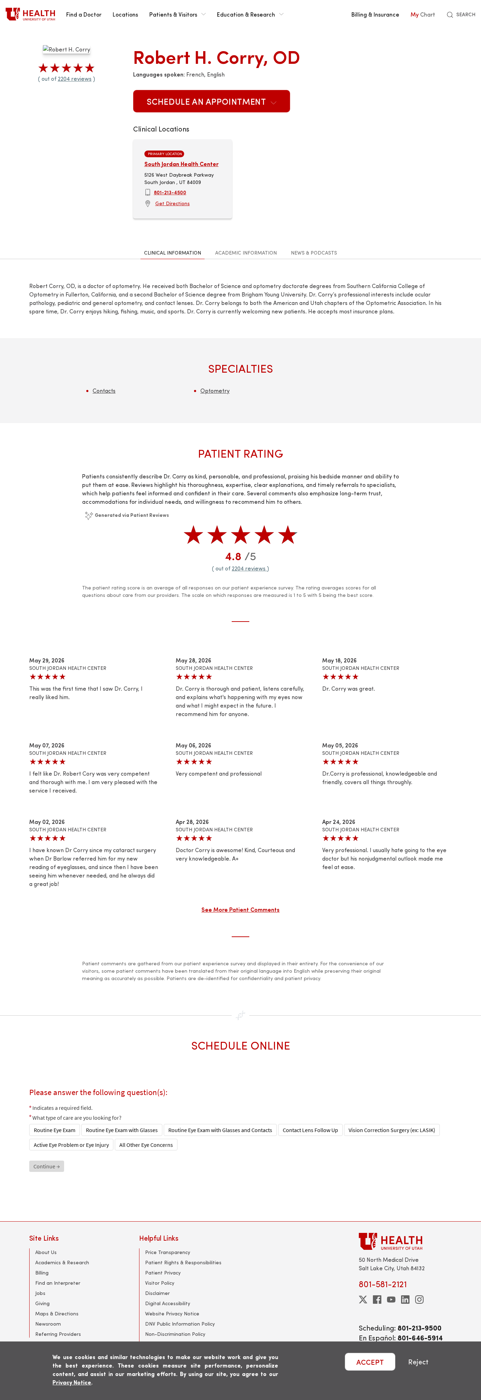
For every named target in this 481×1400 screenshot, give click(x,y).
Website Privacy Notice (172, 1313)
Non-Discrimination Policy (175, 1334)
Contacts (104, 390)
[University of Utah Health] (30, 14)
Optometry (215, 390)
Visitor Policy (159, 1282)
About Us (46, 1252)
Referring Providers (58, 1334)
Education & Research (246, 14)
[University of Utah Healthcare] (405, 1241)
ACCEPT (370, 1362)
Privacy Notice (71, 1382)
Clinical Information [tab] (172, 252)
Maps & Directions (57, 1313)
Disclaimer (157, 1293)
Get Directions (172, 203)
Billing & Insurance (375, 14)
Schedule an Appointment (207, 101)
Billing (42, 1272)
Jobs (40, 1293)
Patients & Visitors (173, 14)
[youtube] (391, 1299)
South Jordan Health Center (181, 164)
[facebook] (377, 1299)
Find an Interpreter (57, 1282)
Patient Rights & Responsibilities (183, 1262)
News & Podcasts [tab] (314, 252)
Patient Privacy (163, 1272)
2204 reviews (75, 78)
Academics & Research (62, 1262)
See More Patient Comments (240, 909)
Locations (125, 14)
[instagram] (419, 1299)
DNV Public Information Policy (180, 1323)
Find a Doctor (83, 14)
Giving (42, 1303)
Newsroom (48, 1323)
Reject (418, 1362)
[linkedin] (405, 1299)
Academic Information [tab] (246, 252)
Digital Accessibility (167, 1303)
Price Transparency (167, 1252)
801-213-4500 (170, 192)
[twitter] (363, 1299)
